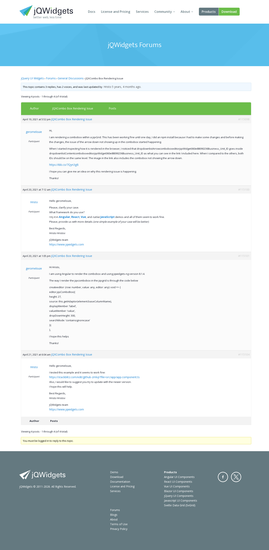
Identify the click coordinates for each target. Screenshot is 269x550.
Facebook (223, 477)
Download (229, 11)
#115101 (244, 256)
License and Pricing (115, 11)
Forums (51, 78)
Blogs (113, 515)
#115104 (244, 354)
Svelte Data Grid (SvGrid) (179, 505)
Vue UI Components (177, 486)
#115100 (244, 189)
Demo (114, 472)
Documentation (120, 481)
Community (163, 11)
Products (209, 11)
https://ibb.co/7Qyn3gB (64, 165)
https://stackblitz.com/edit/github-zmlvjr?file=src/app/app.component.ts (94, 377)
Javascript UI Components (180, 500)
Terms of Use (119, 524)
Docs (91, 11)
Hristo (107, 87)
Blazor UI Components (178, 491)
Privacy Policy (118, 529)
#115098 (244, 119)
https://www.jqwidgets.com (66, 244)
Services (142, 11)
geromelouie (34, 132)
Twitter (236, 477)
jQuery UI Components (178, 496)
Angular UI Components (179, 477)
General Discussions (70, 78)
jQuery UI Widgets (32, 78)
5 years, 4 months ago (126, 87)
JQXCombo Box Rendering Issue (72, 108)
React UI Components (178, 481)
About (185, 11)
